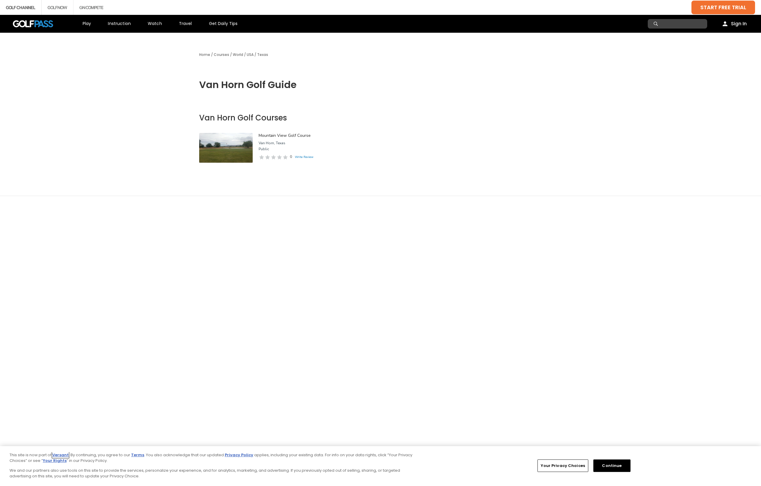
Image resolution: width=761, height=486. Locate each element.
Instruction (119, 23)
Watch (155, 23)
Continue (612, 465)
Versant (60, 455)
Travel (185, 23)
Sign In (739, 23)
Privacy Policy (239, 455)
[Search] (656, 24)
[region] (380, 466)
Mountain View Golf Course (285, 135)
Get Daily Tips (223, 23)
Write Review (304, 157)
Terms (137, 455)
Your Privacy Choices (563, 465)
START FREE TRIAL (723, 7)
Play (87, 23)
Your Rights (55, 460)
